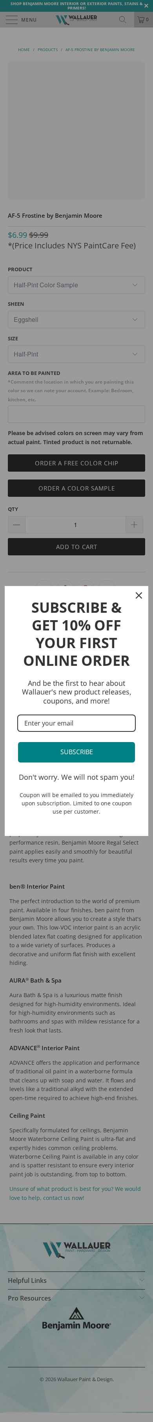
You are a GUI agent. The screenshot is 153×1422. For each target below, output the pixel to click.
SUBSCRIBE (76, 752)
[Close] (138, 595)
